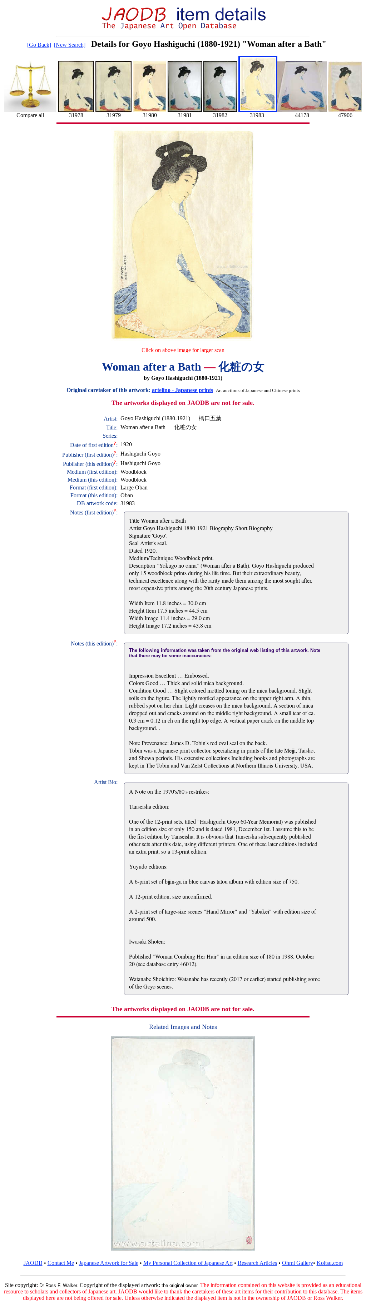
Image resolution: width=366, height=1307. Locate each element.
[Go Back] (39, 45)
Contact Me (61, 1263)
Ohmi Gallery (297, 1263)
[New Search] (69, 45)
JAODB (33, 1263)
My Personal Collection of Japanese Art (188, 1263)
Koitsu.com (330, 1263)
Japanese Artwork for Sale (108, 1263)
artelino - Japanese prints (182, 390)
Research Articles (257, 1263)
